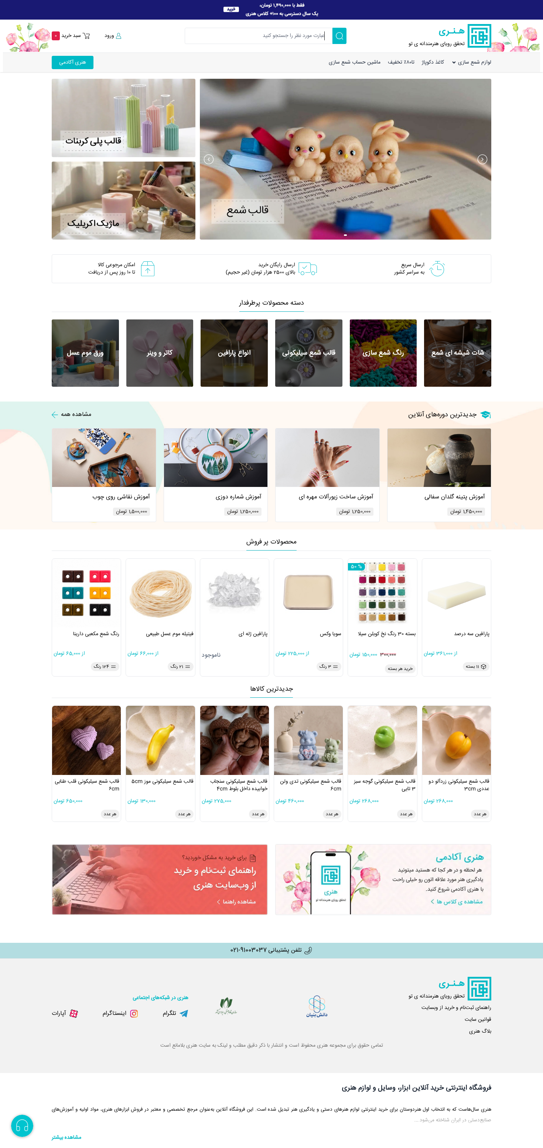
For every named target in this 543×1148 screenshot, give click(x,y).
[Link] (271, 10)
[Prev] (209, 159)
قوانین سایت (478, 1019)
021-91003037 (248, 950)
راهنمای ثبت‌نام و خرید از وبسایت (456, 1007)
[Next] (482, 159)
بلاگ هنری (480, 1031)
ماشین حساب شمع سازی (354, 62)
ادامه (465, 69)
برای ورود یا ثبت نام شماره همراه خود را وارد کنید (486, 38)
